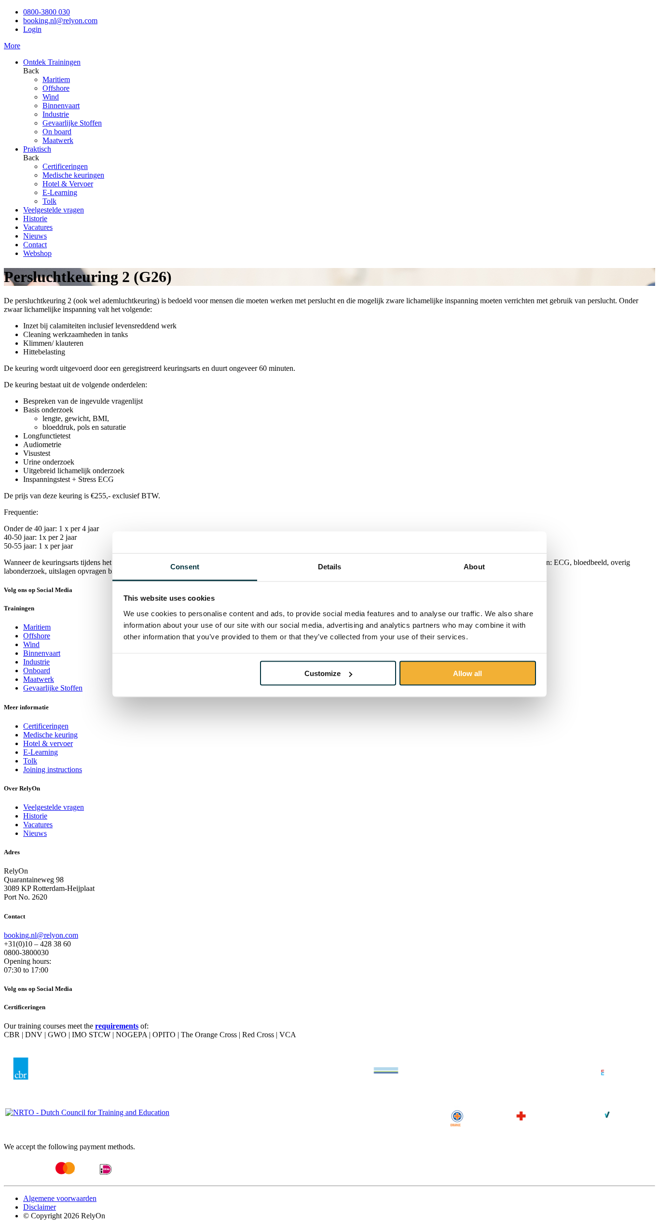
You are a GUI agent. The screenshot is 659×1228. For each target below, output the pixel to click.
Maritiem (56, 79)
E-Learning (59, 192)
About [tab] (474, 566)
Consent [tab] (184, 566)
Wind (50, 97)
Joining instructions (52, 769)
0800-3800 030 (46, 12)
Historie (35, 218)
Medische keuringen (73, 175)
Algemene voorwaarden (59, 1198)
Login (32, 29)
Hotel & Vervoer (67, 184)
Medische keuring (50, 735)
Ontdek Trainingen (52, 62)
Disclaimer (39, 1207)
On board (56, 131)
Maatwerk (57, 140)
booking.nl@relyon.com (60, 20)
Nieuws (35, 236)
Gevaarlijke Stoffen (72, 123)
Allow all (467, 673)
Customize (322, 673)
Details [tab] (330, 566)
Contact (35, 244)
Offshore (55, 88)
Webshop (37, 253)
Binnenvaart (61, 105)
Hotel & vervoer (48, 743)
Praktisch (37, 149)
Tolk (49, 201)
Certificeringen (65, 166)
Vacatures (38, 227)
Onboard (36, 670)
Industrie (55, 114)
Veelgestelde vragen (53, 210)
